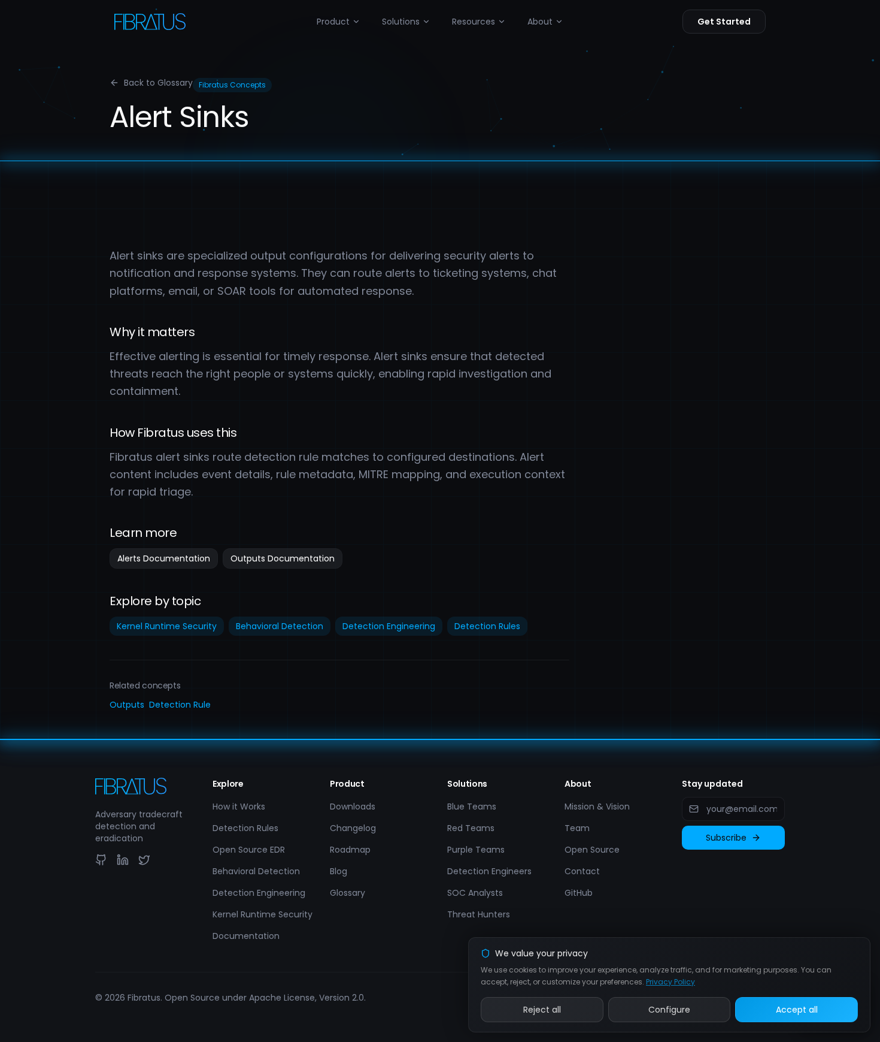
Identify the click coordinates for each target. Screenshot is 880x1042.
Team (577, 828)
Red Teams (470, 828)
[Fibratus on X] (144, 860)
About (540, 22)
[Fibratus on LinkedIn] (123, 860)
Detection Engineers (489, 871)
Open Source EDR (249, 850)
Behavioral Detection (279, 626)
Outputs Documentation (282, 558)
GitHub (579, 893)
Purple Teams (476, 850)
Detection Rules (487, 626)
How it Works (239, 807)
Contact (582, 871)
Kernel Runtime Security (167, 626)
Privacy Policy (670, 982)
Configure (669, 1010)
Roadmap (350, 850)
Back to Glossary (158, 83)
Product (333, 22)
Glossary (347, 893)
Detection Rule (180, 705)
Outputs (127, 705)
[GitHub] (101, 860)
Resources (473, 22)
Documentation (246, 936)
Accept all (797, 1010)
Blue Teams (471, 807)
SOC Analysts (475, 893)
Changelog (353, 828)
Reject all (542, 1010)
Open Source (592, 850)
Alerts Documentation (163, 558)
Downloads (352, 807)
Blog (338, 871)
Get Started (724, 22)
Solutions (401, 22)
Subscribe (726, 838)
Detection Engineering (388, 626)
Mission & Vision (597, 807)
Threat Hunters (478, 914)
